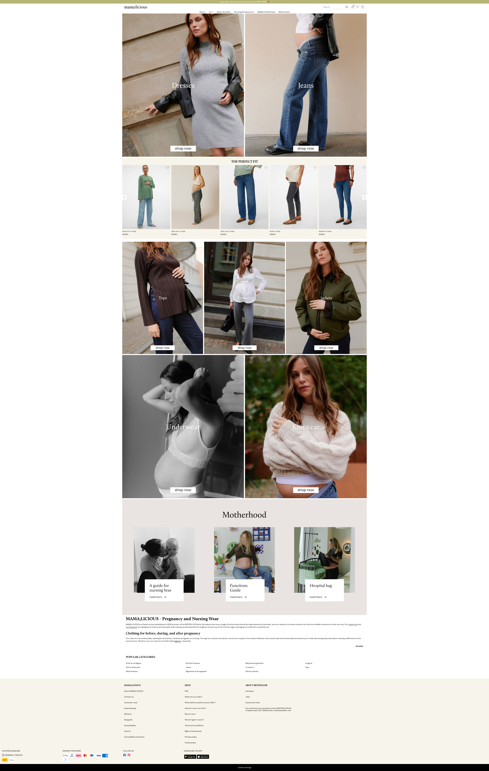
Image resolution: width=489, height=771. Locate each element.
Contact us (129, 697)
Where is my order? (193, 697)
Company (250, 691)
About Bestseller (256, 685)
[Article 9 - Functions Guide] (244, 557)
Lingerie (308, 663)
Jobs (248, 697)
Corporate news (253, 702)
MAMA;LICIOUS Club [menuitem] (266, 12)
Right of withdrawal (193, 731)
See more (359, 646)
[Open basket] (362, 7)
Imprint (127, 731)
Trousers (250, 667)
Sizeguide (128, 720)
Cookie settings (244, 767)
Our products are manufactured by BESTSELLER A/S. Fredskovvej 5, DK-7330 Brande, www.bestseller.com (269, 709)
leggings (177, 641)
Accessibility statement (134, 737)
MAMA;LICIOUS (132, 685)
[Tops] (162, 298)
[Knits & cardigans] (306, 426)
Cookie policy (190, 743)
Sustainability (130, 725)
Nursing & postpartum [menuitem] (244, 12)
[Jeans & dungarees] (306, 85)
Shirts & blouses (133, 667)
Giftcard (127, 714)
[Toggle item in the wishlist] (168, 168)
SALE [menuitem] (211, 12)
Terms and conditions (194, 725)
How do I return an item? (195, 708)
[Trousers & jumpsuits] (244, 298)
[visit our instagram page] (129, 756)
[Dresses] (183, 85)
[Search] (347, 7)
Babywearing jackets (255, 663)
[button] (146, 197)
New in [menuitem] (202, 12)
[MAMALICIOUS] (135, 8)
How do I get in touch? (194, 720)
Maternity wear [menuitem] (224, 12)
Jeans (188, 667)
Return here (190, 714)
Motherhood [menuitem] (284, 12)
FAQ (186, 691)
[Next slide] (364, 197)
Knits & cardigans (133, 663)
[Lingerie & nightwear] (183, 426)
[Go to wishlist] (357, 7)
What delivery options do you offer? (200, 702)
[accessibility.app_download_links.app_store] (203, 759)
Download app (130, 708)
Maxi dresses (132, 671)
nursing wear (132, 627)
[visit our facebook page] (124, 756)
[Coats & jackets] (326, 298)
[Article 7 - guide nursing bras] (163, 557)
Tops (307, 667)
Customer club (130, 702)
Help (188, 685)
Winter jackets (252, 671)
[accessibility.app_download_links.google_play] (190, 759)
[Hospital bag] (326, 557)
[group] (146, 202)
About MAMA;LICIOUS (133, 691)
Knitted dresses (193, 663)
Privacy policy (191, 737)
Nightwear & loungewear (196, 671)
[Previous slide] (124, 197)
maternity (352, 624)
